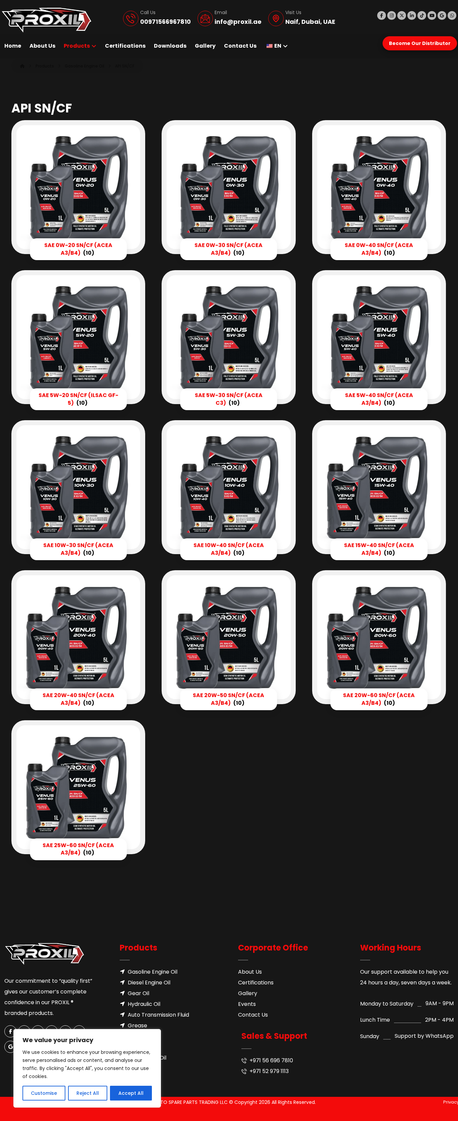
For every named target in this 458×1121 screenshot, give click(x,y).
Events (247, 1004)
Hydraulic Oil (144, 1004)
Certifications (256, 982)
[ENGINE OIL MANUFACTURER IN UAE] (46, 20)
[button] (381, 15)
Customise (44, 1093)
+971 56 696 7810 (271, 1060)
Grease (137, 1025)
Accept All (131, 1093)
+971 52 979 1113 (269, 1071)
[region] (87, 1068)
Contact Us (253, 1015)
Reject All (87, 1093)
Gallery (247, 993)
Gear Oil (138, 993)
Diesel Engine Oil (149, 982)
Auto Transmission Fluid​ (158, 1015)
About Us (250, 972)
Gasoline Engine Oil (152, 972)
